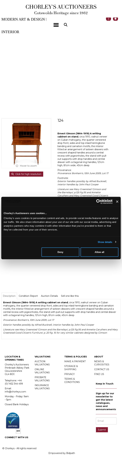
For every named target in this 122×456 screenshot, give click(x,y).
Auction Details (49, 295)
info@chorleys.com (15, 391)
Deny (60, 252)
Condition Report (28, 295)
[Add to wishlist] (115, 18)
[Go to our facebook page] (8, 442)
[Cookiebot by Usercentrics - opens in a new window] (98, 201)
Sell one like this (70, 295)
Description (9, 295)
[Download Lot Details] (108, 18)
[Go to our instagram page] (14, 442)
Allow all (99, 252)
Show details (105, 242)
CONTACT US (101, 369)
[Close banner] (117, 201)
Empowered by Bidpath (61, 453)
